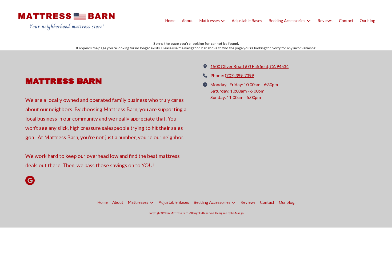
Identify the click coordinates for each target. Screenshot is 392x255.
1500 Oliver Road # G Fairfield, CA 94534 (249, 66)
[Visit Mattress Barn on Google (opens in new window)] (30, 180)
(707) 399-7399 (239, 75)
